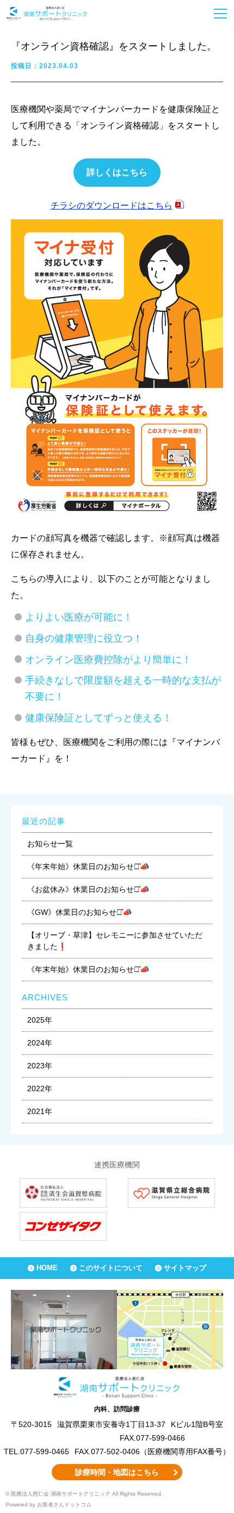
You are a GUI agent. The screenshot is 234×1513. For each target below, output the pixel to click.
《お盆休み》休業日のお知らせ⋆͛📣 (88, 889)
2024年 (39, 1042)
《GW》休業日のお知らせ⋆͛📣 (79, 912)
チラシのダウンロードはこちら (112, 205)
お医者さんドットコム (64, 1505)
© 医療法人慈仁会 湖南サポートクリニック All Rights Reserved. (84, 1494)
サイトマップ (185, 1268)
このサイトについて (111, 1268)
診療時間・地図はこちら (117, 1472)
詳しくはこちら (117, 172)
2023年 (39, 1065)
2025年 (39, 1020)
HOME (47, 1268)
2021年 (39, 1111)
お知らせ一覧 (50, 843)
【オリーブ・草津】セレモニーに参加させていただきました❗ (114, 941)
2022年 (39, 1088)
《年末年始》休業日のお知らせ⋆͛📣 (88, 866)
